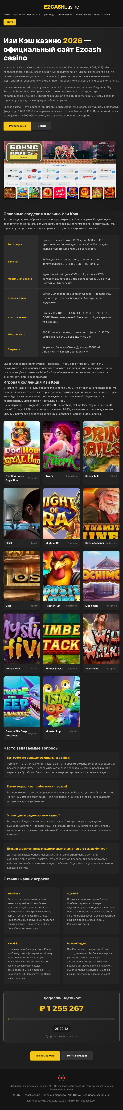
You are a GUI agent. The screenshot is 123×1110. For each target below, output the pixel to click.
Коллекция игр (83, 14)
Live (38, 14)
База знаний (18, 14)
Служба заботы (66, 14)
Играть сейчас (45, 1055)
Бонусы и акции (102, 14)
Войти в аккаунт (76, 1055)
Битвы (7, 14)
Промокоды (49, 14)
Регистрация (17, 125)
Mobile (30, 14)
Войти (10, 22)
